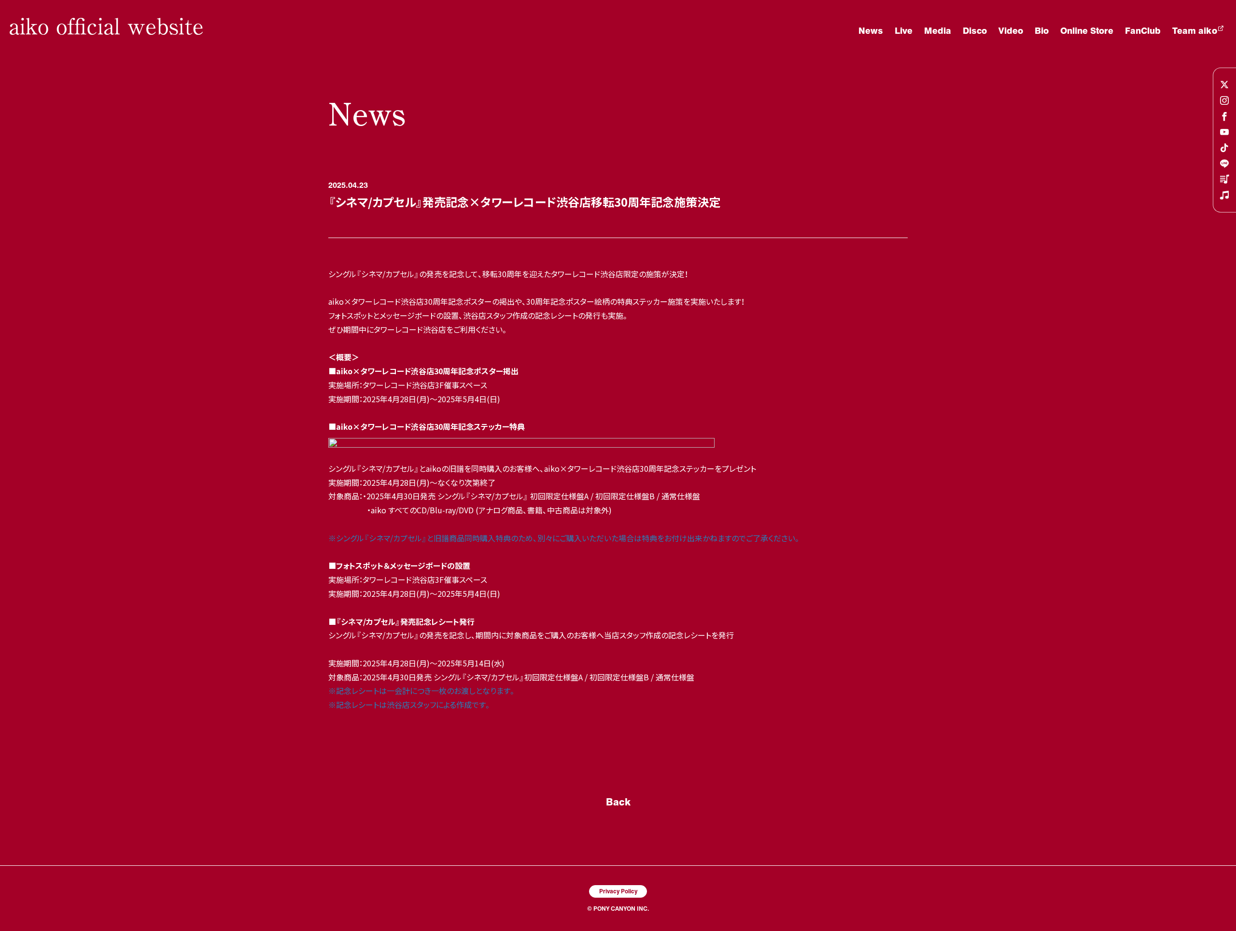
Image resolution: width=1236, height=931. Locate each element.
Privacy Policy (618, 891)
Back (618, 801)
